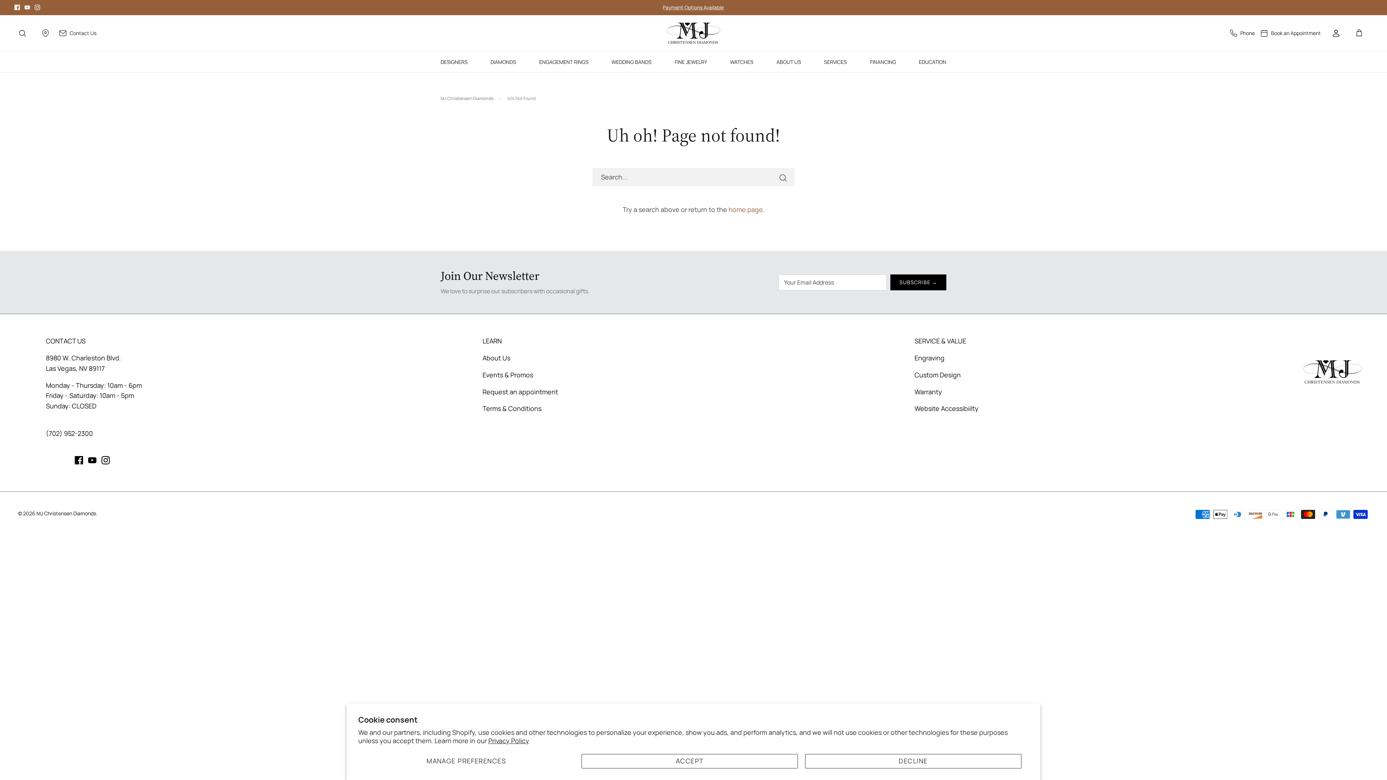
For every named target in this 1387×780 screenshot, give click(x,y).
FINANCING (883, 61)
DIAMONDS (503, 61)
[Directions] (45, 33)
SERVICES (835, 61)
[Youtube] (27, 7)
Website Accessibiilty (946, 408)
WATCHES (741, 61)
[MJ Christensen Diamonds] (694, 33)
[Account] (1336, 33)
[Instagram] (37, 7)
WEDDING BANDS (632, 61)
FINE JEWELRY (691, 61)
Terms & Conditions (512, 408)
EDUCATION (932, 61)
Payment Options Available (693, 7)
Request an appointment (520, 391)
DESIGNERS (454, 61)
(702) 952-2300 (69, 433)
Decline (913, 761)
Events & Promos (508, 374)
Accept (690, 761)
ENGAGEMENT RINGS (564, 61)
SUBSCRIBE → (918, 282)
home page (746, 209)
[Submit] (783, 177)
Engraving (930, 358)
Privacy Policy (508, 740)
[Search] (22, 33)
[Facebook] (17, 7)
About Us (496, 358)
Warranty (928, 391)
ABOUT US (789, 61)
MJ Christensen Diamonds (467, 98)
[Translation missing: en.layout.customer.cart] (1359, 33)
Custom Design (938, 374)
